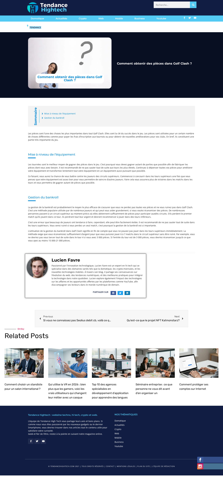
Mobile (119, 18)
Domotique (37, 18)
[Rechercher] (193, 5)
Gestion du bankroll (54, 117)
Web (101, 18)
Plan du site (143, 466)
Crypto (83, 18)
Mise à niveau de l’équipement (60, 113)
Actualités (61, 18)
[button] (113, 293)
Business (139, 18)
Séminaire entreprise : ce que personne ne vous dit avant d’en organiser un (154, 389)
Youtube (161, 18)
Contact (110, 466)
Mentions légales (126, 466)
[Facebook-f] (184, 17)
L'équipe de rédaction (163, 466)
